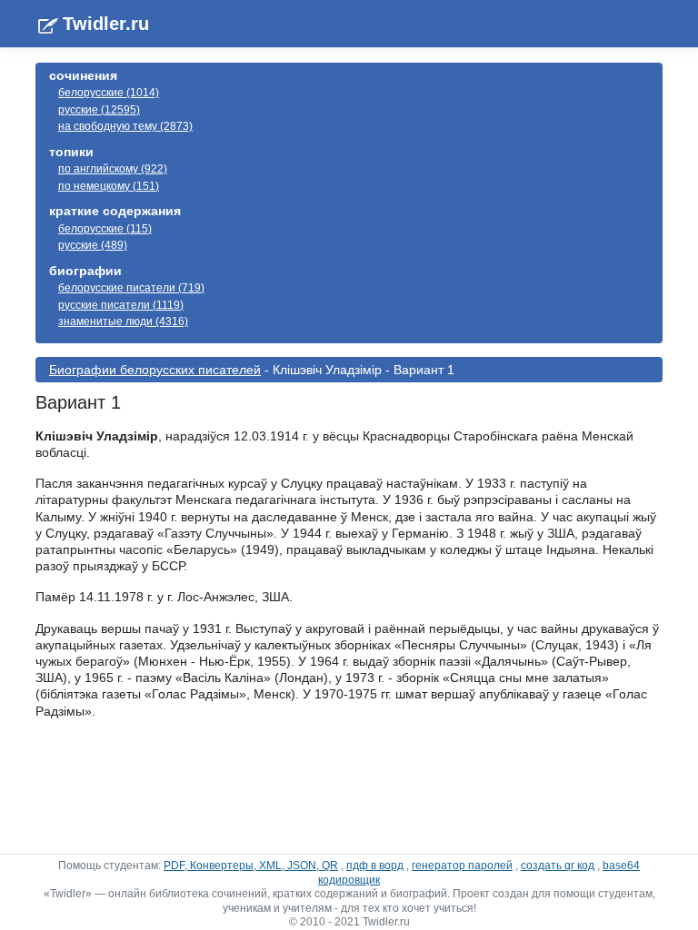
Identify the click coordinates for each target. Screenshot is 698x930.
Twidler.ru (106, 24)
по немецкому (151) (108, 186)
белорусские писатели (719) (131, 288)
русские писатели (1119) (121, 305)
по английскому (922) (112, 169)
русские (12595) (99, 110)
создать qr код (557, 865)
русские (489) (92, 245)
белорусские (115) (105, 229)
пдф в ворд (375, 865)
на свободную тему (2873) (125, 126)
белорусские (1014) (108, 92)
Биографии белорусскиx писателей (155, 369)
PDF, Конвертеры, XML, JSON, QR (251, 865)
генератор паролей (462, 865)
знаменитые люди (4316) (123, 321)
